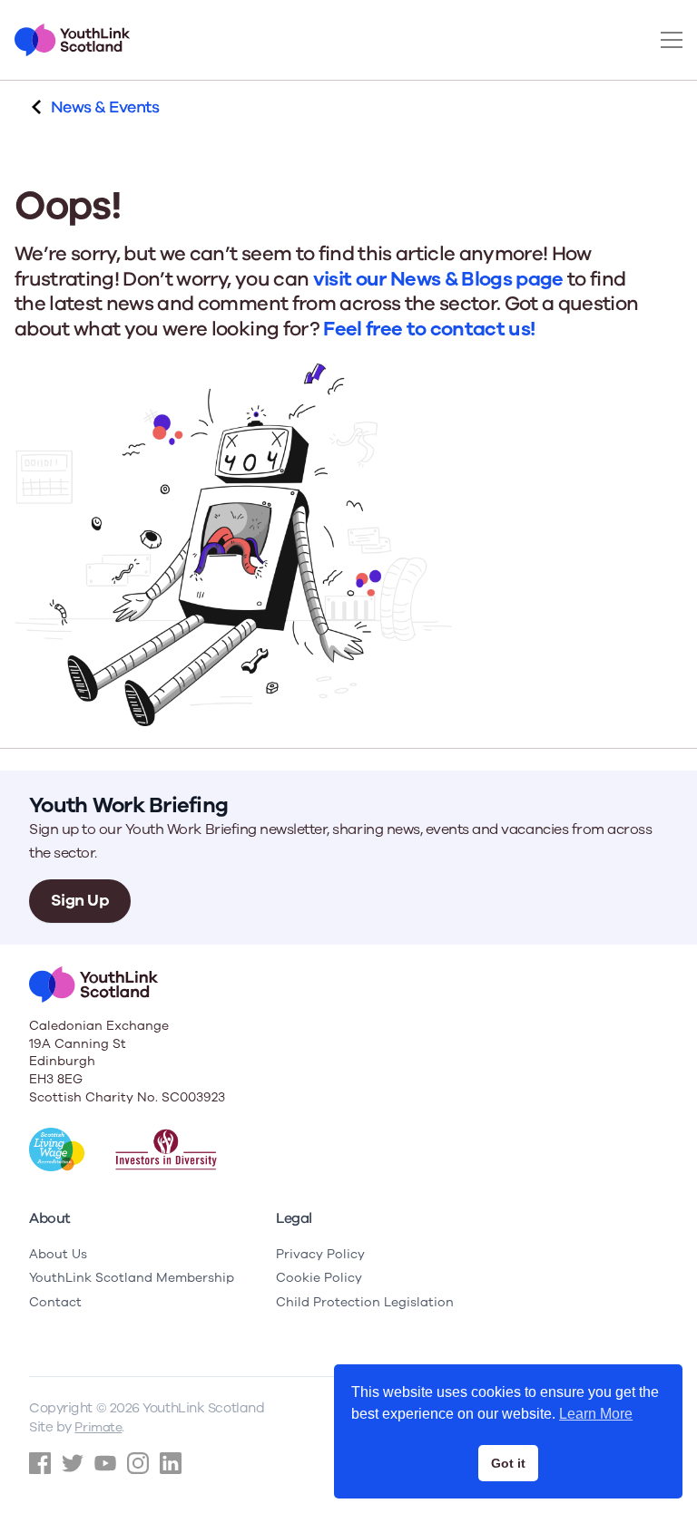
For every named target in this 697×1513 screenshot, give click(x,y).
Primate (98, 1427)
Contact (55, 1302)
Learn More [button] (596, 1413)
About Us (58, 1254)
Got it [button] (508, 1463)
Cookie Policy (319, 1277)
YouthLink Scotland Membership (131, 1277)
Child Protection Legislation (365, 1302)
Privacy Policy (320, 1254)
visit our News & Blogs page (438, 279)
